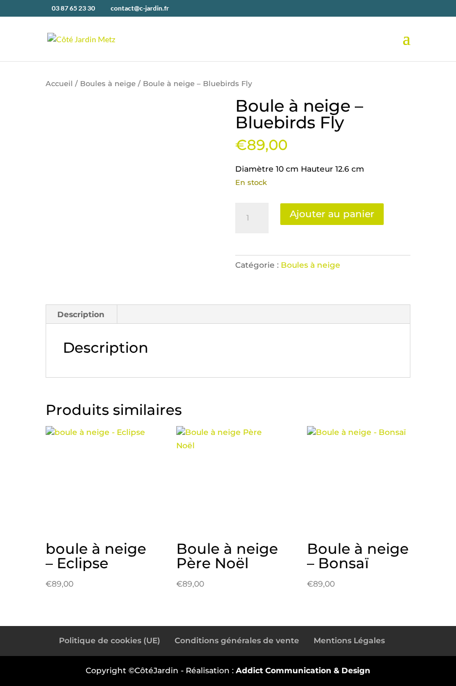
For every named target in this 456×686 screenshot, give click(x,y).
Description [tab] (81, 314)
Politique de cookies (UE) (109, 640)
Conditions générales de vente (237, 640)
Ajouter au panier (332, 213)
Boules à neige (108, 83)
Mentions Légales (349, 640)
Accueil (59, 83)
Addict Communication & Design (303, 670)
